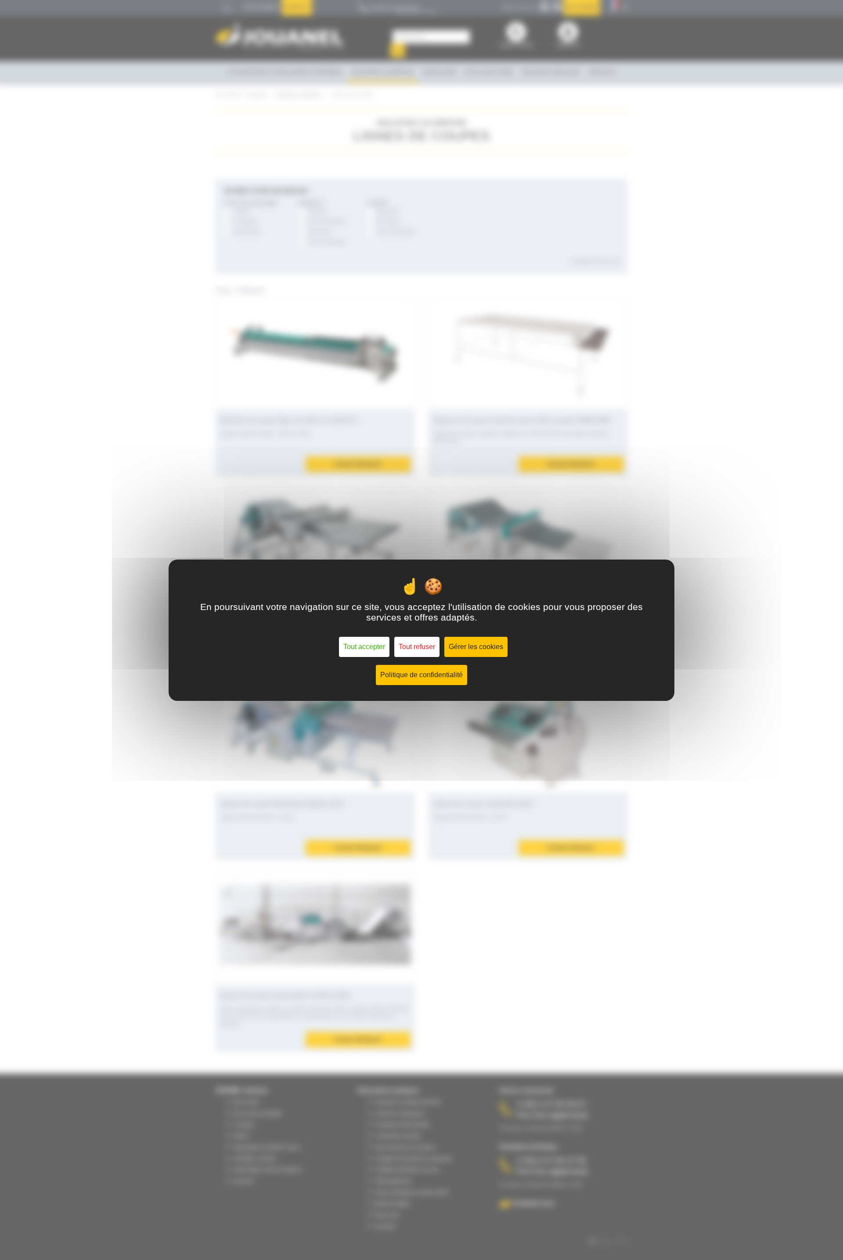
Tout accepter (364, 646)
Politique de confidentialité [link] (421, 674)
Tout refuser (417, 646)
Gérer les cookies (476, 646)
